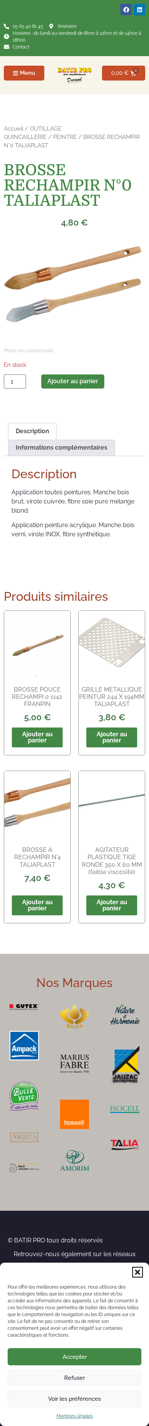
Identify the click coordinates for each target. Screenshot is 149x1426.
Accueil (13, 128)
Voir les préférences (74, 1398)
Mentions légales (75, 1416)
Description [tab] (32, 431)
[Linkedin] (139, 9)
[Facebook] (126, 9)
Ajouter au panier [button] (37, 737)
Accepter (75, 1356)
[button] (137, 1272)
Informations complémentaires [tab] (61, 447)
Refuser (74, 1377)
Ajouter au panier (72, 381)
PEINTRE (65, 137)
